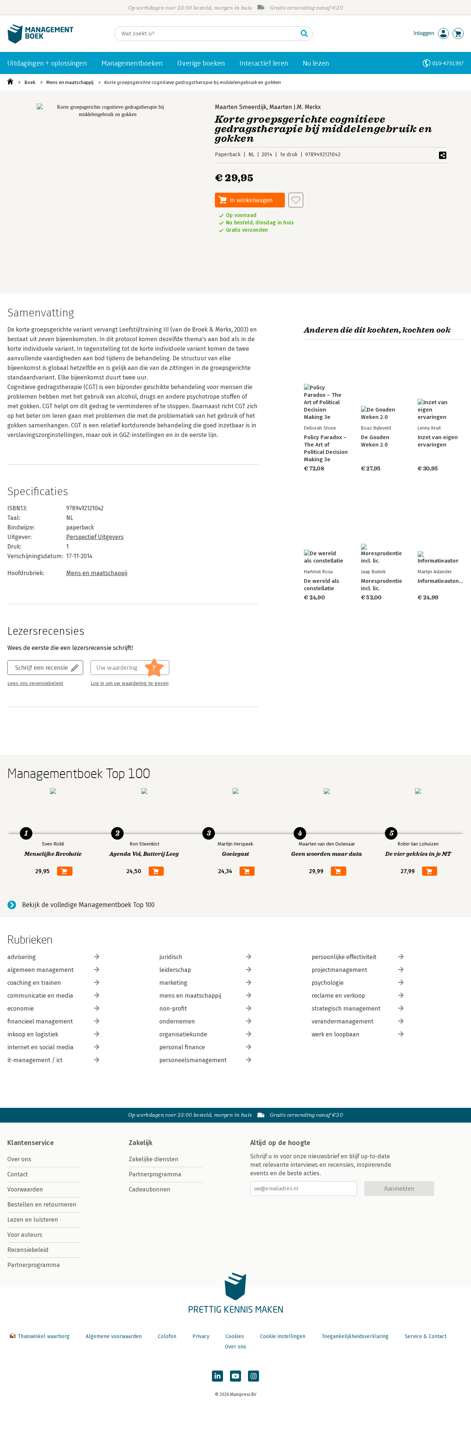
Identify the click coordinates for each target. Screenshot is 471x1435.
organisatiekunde (183, 1034)
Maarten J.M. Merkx (295, 107)
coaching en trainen (34, 982)
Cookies (235, 1336)
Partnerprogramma (33, 1264)
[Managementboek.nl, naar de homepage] (40, 42)
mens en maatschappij (190, 995)
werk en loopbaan (336, 1034)
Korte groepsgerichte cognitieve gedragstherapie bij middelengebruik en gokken (192, 82)
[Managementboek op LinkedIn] (217, 1376)
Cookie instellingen (282, 1336)
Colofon (167, 1336)
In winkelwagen (251, 199)
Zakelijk (140, 1143)
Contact (17, 1174)
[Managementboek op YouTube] (235, 1376)
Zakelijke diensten (153, 1159)
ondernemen (177, 1021)
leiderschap (175, 969)
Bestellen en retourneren (42, 1204)
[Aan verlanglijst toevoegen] (295, 200)
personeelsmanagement (193, 1060)
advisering (21, 956)
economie (20, 1008)
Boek (29, 82)
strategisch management (346, 1008)
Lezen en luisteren (32, 1219)
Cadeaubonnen (149, 1189)
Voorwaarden (25, 1189)
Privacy (200, 1336)
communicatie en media (40, 995)
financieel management (40, 1021)
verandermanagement (342, 1021)
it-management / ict (35, 1060)
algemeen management (40, 969)
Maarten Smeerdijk (240, 107)
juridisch (171, 956)
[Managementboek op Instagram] (253, 1376)
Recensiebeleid (28, 1249)
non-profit (173, 1008)
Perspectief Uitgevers (95, 536)
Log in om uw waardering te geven (130, 683)
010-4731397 (448, 63)
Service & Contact (425, 1336)
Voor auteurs (24, 1234)
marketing (173, 982)
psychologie (328, 982)
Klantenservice (30, 1143)
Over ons (19, 1159)
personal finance (182, 1047)
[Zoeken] (304, 33)
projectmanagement (339, 969)
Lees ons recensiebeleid (35, 683)
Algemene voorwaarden (114, 1336)
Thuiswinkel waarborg (43, 1336)
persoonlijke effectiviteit (344, 956)
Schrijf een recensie (41, 667)
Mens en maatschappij (69, 82)
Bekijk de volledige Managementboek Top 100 (88, 905)
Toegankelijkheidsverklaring (355, 1336)
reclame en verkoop (338, 995)
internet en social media (40, 1047)
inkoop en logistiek (32, 1034)
